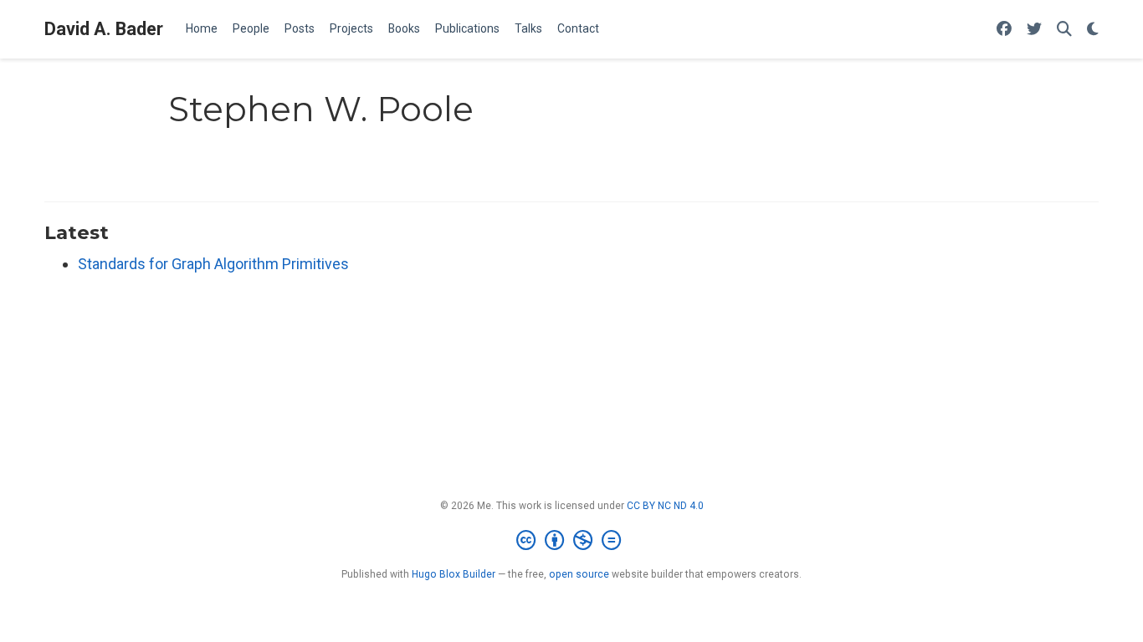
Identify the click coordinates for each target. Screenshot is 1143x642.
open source (579, 574)
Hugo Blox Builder (453, 574)
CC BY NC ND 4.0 (665, 506)
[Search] (1064, 29)
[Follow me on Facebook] (1004, 29)
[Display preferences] (1093, 29)
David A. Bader (103, 28)
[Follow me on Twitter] (1034, 29)
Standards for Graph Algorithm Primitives (213, 264)
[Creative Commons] (572, 541)
